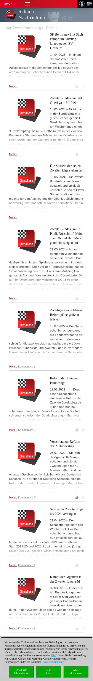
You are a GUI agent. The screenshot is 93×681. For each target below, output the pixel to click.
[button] (27, 4)
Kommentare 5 (26, 497)
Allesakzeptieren (76, 671)
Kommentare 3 (26, 429)
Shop (8, 3)
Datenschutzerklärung (53, 661)
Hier (53, 655)
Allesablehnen (48, 671)
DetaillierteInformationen (21, 671)
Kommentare (26, 366)
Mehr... (13, 86)
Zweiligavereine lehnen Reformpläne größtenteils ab (66, 314)
